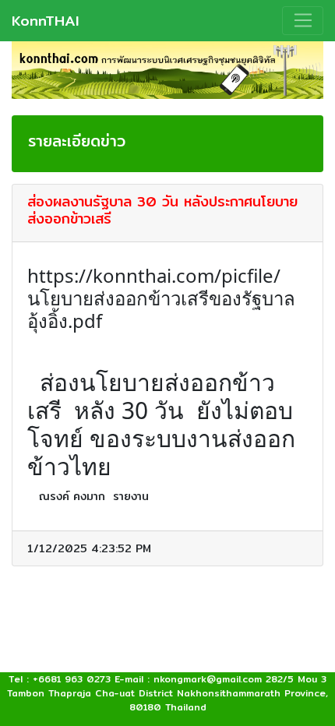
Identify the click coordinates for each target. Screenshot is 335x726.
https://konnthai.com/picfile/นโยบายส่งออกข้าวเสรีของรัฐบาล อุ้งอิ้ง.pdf (161, 298)
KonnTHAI (45, 20)
